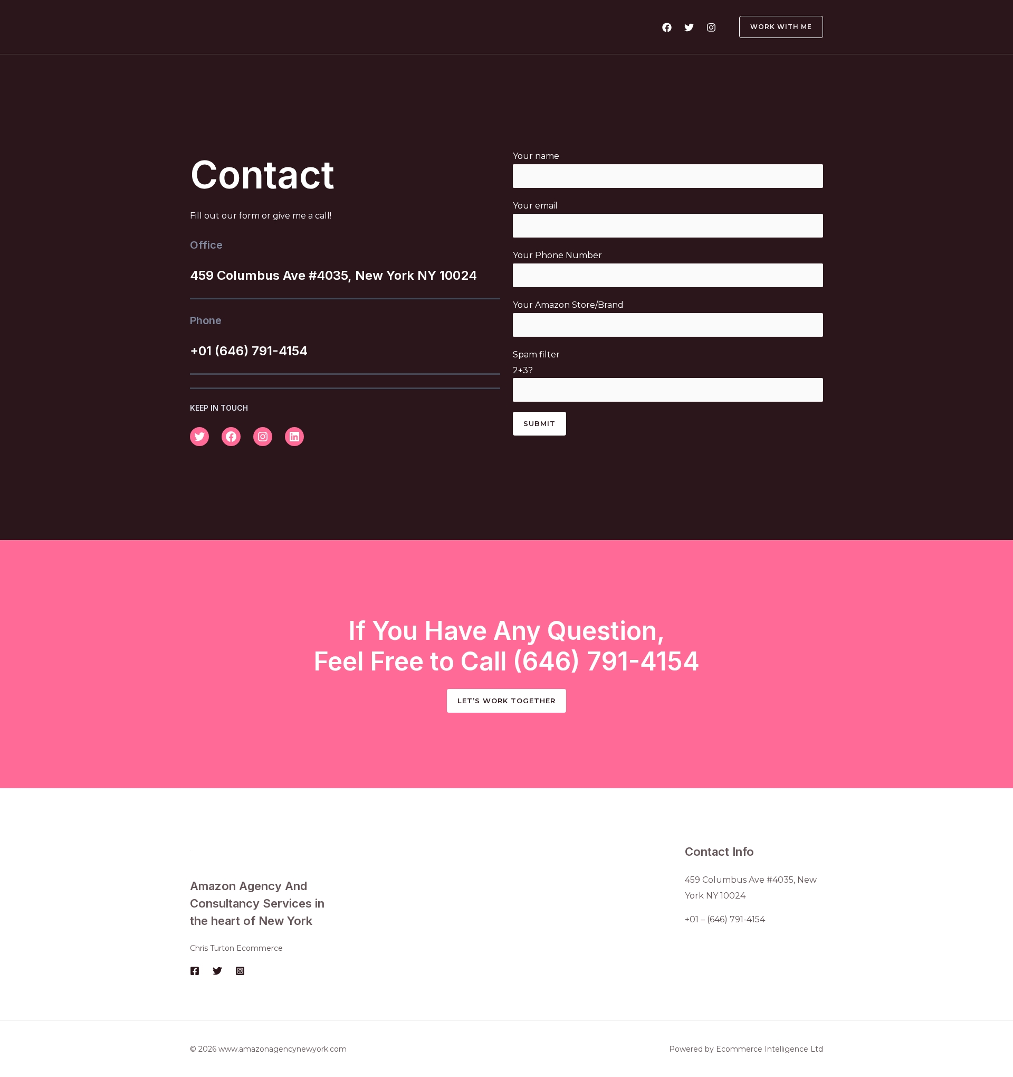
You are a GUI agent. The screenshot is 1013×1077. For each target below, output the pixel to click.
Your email (535, 206)
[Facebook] (667, 27)
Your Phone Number (557, 255)
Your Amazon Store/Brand (568, 305)
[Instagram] (711, 27)
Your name (536, 156)
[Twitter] (689, 27)
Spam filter (536, 362)
